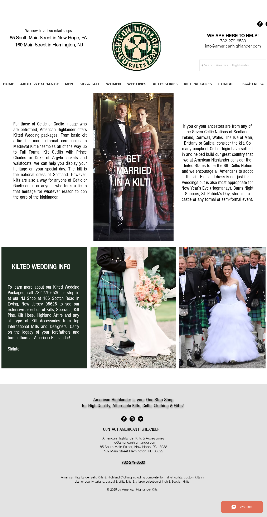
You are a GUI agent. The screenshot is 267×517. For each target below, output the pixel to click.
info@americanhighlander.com (133, 442)
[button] (69, 82)
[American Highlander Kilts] (260, 24)
